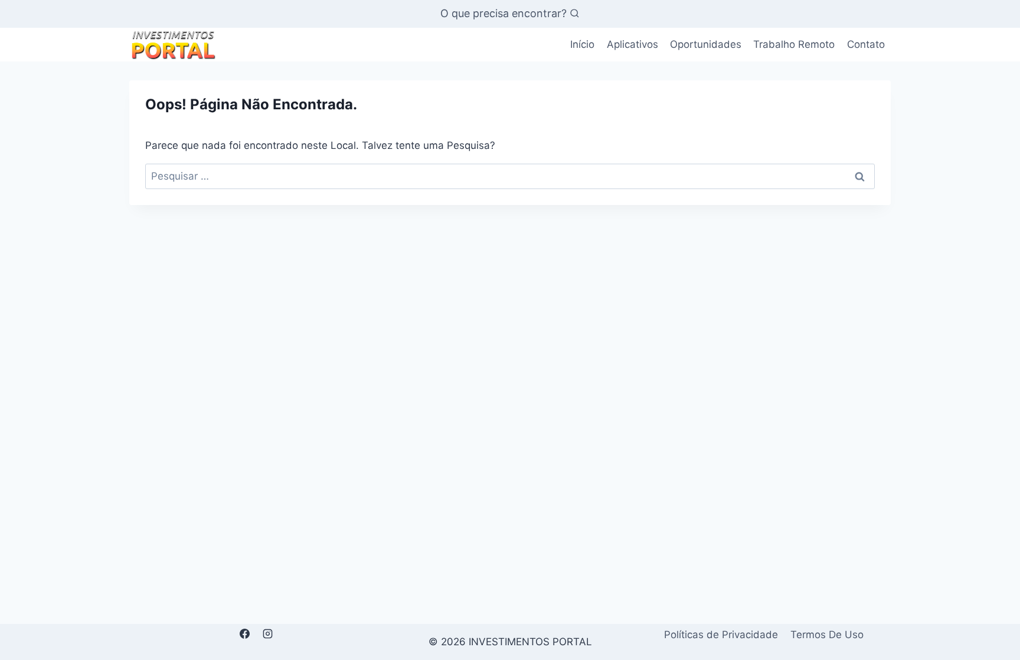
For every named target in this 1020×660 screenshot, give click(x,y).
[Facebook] (244, 634)
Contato (866, 44)
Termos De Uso (827, 635)
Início (582, 44)
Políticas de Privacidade (721, 635)
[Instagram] (268, 634)
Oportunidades (705, 44)
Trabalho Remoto (794, 44)
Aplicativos (632, 44)
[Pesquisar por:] (509, 176)
